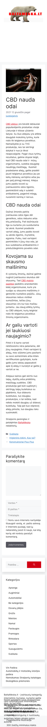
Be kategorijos (15, 603)
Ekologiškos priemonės (18, 681)
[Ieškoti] (34, 564)
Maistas (12, 618)
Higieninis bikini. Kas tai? (22, 438)
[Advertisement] (23, 41)
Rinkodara (13, 638)
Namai (11, 623)
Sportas (12, 643)
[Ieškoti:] (16, 564)
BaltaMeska (24, 422)
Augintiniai (13, 593)
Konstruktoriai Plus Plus (21, 442)
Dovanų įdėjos (15, 608)
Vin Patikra (11, 667)
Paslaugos (13, 628)
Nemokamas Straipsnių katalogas (23, 677)
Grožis (11, 613)
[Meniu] (23, 20)
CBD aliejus (12, 124)
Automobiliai (15, 598)
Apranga (12, 587)
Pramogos (13, 633)
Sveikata (13, 434)
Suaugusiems (15, 649)
